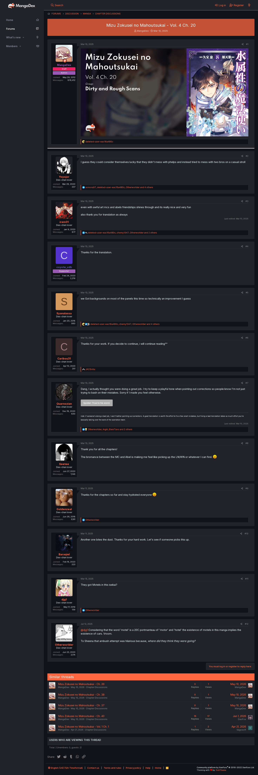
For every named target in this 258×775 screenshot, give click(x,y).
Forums (10, 28)
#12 (246, 624)
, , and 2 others (122, 232)
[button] (23, 37)
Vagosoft (241, 729)
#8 (247, 443)
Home (9, 19)
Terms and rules (112, 767)
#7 (247, 383)
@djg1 (84, 630)
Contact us (93, 767)
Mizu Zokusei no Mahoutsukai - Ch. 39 (81, 684)
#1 (247, 44)
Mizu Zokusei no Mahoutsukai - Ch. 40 (81, 716)
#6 (247, 337)
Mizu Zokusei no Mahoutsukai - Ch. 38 (81, 694)
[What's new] (249, 5)
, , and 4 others (119, 187)
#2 (247, 156)
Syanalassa (64, 313)
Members (12, 46)
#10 (246, 533)
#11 (246, 578)
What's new (13, 37)
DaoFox (242, 719)
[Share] (242, 44)
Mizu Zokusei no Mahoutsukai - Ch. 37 (81, 705)
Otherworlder (64, 644)
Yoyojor (64, 176)
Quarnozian (64, 403)
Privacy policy (133, 767)
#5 (247, 292)
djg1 (64, 599)
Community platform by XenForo (225, 767)
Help (147, 767)
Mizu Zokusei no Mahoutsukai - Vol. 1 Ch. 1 (83, 726)
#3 (247, 201)
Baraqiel (64, 554)
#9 (247, 488)
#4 (247, 246)
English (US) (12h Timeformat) (66, 767)
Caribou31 (64, 358)
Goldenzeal (64, 509)
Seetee (64, 464)
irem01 (64, 222)
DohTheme (221, 770)
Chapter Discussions (96, 687)
